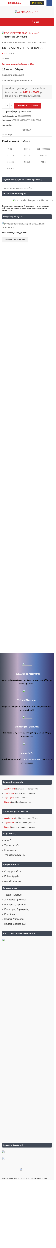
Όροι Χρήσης (10, 914)
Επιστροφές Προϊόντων (15, 904)
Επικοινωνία (10, 850)
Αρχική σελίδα (7, 42)
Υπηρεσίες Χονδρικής (14, 855)
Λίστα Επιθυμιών (12, 881)
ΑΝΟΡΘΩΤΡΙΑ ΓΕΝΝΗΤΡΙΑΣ (25, 42)
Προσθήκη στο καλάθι (27, 106)
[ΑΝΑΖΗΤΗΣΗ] (49, 188)
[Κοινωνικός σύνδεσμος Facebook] (49, 3)
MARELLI (42, 42)
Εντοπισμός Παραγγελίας (16, 909)
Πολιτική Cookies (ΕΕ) (15, 924)
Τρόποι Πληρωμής (13, 895)
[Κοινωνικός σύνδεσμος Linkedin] (23, 125)
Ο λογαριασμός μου (13, 871)
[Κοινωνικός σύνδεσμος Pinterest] (20, 125)
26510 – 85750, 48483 (25, 822)
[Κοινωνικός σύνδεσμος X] (17, 125)
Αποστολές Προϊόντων (15, 900)
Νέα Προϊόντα (36, 3)
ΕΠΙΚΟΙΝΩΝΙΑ (14, 3)
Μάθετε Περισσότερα (15, 240)
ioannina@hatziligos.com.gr (23, 827)
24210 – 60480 (31, 92)
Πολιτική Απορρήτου (14, 919)
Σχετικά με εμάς (11, 845)
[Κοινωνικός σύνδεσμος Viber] (30, 125)
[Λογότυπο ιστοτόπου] (27, 12)
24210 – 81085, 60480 (32, 759)
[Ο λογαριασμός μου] (20, 22)
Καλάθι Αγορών (11, 876)
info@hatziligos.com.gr (21, 802)
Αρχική (7, 840)
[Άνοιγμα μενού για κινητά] (15, 22)
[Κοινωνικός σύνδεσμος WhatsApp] (27, 125)
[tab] (27, 130)
